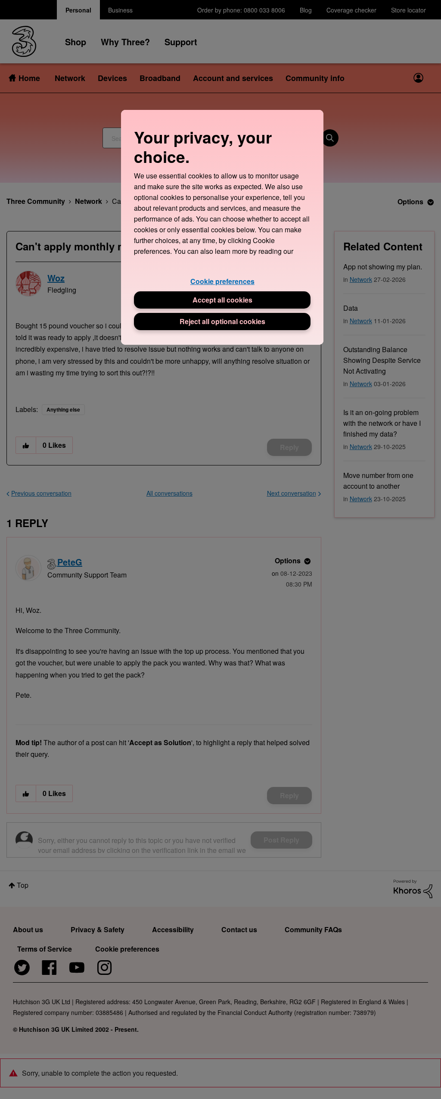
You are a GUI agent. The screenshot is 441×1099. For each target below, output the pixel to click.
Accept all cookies (222, 300)
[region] (222, 227)
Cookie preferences (222, 281)
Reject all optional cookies (222, 321)
